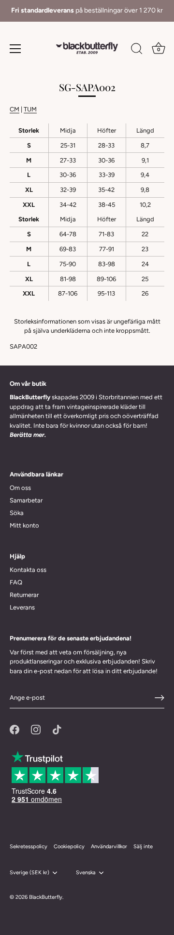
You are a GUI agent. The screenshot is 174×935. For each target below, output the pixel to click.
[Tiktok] (57, 728)
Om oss (20, 487)
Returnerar (24, 594)
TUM (30, 109)
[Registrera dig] (159, 698)
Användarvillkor (109, 846)
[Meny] (15, 48)
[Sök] (136, 50)
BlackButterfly (45, 897)
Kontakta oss (28, 569)
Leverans (22, 607)
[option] (87, 11)
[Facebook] (14, 728)
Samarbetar (26, 500)
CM (14, 109)
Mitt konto (24, 525)
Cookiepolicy (69, 846)
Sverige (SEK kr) (29, 872)
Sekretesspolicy (28, 846)
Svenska (86, 872)
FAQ (16, 582)
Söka (17, 512)
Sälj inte (143, 846)
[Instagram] (36, 728)
